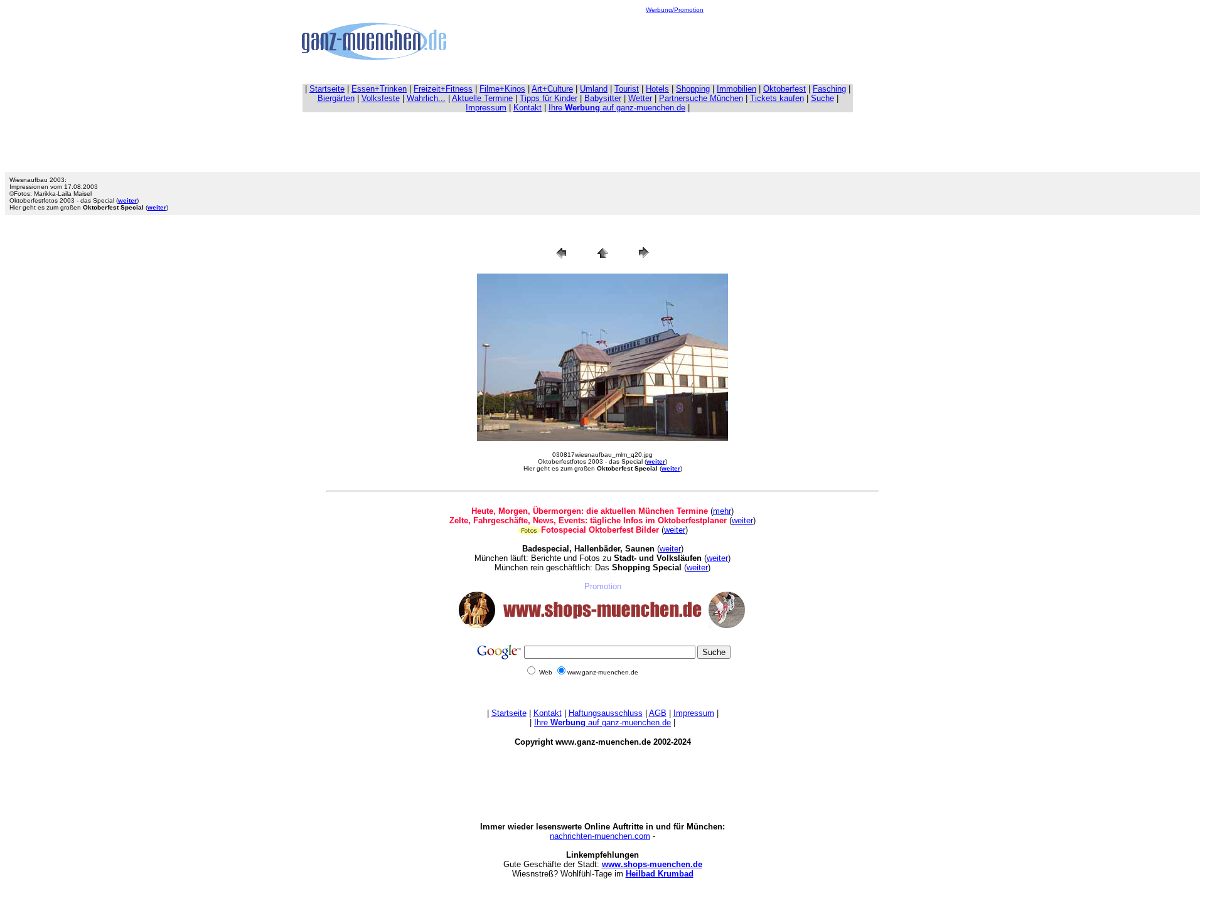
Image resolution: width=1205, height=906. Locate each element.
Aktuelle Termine (482, 98)
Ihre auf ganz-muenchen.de (617, 107)
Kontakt (527, 107)
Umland (594, 88)
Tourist (626, 88)
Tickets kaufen (777, 98)
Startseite (327, 88)
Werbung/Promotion (675, 9)
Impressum (486, 107)
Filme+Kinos (502, 88)
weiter (742, 520)
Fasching (829, 88)
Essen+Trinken (379, 88)
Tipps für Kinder (548, 98)
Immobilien (736, 88)
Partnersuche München (701, 98)
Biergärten (336, 98)
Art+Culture (552, 88)
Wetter (640, 98)
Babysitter (602, 98)
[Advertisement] (674, 41)
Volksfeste (381, 98)
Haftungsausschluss (606, 713)
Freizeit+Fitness (443, 88)
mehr (722, 511)
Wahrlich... (426, 98)
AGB (658, 713)
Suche (822, 98)
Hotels (657, 88)
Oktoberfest (784, 88)
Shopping (693, 88)
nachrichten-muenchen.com (600, 836)
